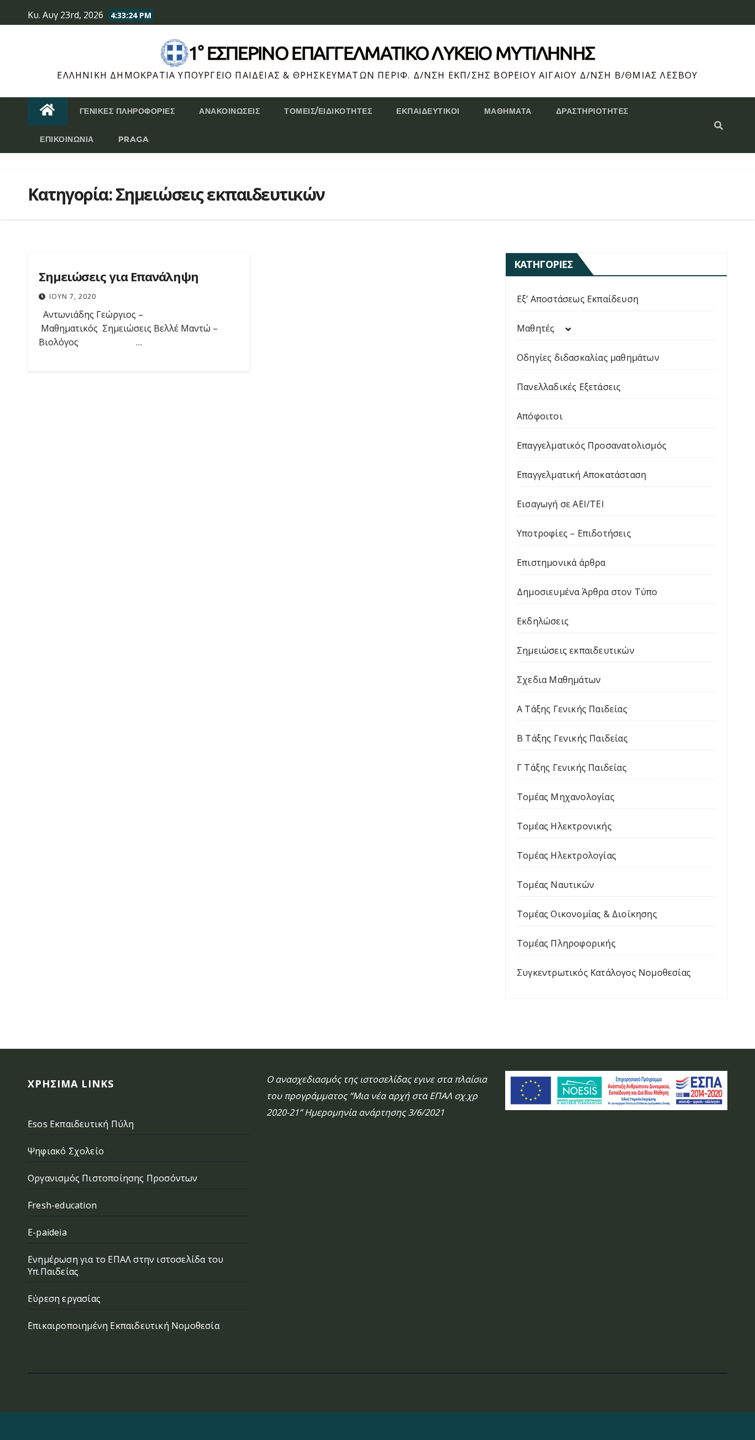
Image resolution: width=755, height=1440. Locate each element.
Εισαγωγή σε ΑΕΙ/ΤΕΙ (560, 504)
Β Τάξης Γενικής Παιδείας (572, 738)
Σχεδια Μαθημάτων (559, 680)
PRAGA (133, 139)
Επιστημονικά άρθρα (561, 562)
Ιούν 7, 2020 (72, 296)
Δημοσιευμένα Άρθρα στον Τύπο (587, 592)
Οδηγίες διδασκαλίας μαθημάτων (588, 357)
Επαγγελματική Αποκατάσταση (581, 475)
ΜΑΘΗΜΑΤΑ (508, 111)
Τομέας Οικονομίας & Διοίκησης (587, 914)
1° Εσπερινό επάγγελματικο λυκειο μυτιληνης (391, 52)
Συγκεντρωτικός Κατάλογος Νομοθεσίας (604, 972)
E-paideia (47, 1232)
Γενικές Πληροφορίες (127, 111)
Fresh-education (62, 1205)
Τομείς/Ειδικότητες (328, 111)
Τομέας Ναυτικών (555, 885)
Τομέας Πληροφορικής (566, 943)
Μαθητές (535, 328)
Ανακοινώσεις (229, 111)
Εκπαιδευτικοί (428, 111)
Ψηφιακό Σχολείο (66, 1151)
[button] (718, 125)
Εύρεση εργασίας (64, 1298)
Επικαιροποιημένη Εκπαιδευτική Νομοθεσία (123, 1326)
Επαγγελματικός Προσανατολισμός (592, 445)
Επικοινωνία (67, 139)
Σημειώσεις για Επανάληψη (118, 276)
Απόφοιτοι (540, 416)
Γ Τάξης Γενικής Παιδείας (572, 767)
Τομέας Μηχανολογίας (566, 797)
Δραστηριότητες (592, 111)
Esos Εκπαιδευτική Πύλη (81, 1124)
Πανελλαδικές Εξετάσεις (569, 387)
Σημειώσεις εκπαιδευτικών (576, 650)
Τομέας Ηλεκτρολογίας (566, 855)
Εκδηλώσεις (543, 621)
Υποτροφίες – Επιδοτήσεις (574, 533)
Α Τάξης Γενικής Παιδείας (572, 709)
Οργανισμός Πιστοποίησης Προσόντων (113, 1178)
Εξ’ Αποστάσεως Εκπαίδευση (577, 299)
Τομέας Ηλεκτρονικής (564, 826)
